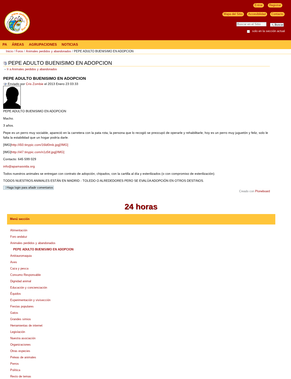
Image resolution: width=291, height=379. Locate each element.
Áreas (18, 44)
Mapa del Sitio (233, 14)
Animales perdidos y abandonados (48, 51)
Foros (19, 51)
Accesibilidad (257, 14)
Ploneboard (262, 191)
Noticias (70, 44)
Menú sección (20, 219)
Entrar (259, 5)
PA (5, 44)
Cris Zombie (34, 84)
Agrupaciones (43, 44)
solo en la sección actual (268, 31)
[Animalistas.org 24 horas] (141, 206)
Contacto (277, 14)
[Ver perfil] (12, 97)
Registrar (275, 5)
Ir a (32, 69)
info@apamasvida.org (19, 166)
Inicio (9, 51)
